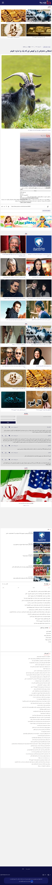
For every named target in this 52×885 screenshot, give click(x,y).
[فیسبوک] (6, 206)
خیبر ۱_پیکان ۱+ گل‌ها (46, 668)
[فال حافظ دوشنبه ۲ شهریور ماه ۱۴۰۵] (13, 30)
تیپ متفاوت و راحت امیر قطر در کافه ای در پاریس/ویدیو (39, 609)
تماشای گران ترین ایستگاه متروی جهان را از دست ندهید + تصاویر (26, 503)
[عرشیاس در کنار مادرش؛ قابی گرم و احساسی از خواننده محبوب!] (13, 288)
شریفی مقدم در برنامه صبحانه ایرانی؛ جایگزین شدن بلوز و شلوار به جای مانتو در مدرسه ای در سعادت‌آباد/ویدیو (30, 612)
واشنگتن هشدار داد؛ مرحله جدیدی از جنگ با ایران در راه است (38, 603)
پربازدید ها (46, 584)
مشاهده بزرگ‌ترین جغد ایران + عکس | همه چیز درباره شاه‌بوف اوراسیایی (38, 749)
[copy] (48, 206)
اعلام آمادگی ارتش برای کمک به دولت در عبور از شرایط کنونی (40, 745)
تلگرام (45, 874)
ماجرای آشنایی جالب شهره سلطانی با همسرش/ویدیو (41, 711)
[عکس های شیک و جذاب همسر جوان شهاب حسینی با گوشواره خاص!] (38, 288)
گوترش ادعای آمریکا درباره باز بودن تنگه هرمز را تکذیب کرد (41, 683)
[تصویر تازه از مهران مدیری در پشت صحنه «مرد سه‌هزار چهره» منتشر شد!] (13, 356)
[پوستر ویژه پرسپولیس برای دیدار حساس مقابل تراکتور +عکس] (41, 570)
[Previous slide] (3, 483)
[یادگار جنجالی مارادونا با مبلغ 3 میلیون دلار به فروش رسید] (41, 548)
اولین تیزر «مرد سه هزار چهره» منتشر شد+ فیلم (42, 664)
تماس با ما (28, 869)
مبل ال (49, 642)
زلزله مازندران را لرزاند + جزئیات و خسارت (43, 705)
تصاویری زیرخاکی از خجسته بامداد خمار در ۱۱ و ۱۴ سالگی (41, 319)
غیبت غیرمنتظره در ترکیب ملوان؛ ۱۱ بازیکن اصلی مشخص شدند (40, 666)
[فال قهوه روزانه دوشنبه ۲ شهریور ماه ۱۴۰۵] (38, 400)
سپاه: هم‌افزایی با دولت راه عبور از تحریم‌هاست (42, 681)
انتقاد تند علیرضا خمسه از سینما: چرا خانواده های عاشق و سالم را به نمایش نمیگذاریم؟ (13, 255)
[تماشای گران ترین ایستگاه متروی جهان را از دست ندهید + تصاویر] (26, 486)
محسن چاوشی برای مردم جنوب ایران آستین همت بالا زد (15, 319)
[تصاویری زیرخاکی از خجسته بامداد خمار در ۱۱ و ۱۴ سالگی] (38, 309)
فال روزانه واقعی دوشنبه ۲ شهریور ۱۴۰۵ (18, 410)
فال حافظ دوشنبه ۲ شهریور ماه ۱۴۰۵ (13, 37)
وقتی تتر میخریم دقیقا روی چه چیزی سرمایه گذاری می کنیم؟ (40, 741)
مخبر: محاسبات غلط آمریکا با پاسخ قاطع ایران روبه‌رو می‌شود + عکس (39, 658)
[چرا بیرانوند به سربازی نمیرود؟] (41, 559)
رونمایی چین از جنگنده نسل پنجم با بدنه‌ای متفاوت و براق (39, 22)
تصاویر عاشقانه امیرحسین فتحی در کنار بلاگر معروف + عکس (39, 591)
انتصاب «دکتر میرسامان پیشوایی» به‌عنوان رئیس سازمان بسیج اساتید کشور (38, 672)
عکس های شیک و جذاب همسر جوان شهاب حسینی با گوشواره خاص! (39, 298)
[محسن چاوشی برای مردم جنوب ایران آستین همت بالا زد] (13, 309)
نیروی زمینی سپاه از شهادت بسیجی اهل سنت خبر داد (41, 697)
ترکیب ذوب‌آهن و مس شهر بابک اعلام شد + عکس (42, 670)
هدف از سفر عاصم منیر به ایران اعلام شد (43, 725)
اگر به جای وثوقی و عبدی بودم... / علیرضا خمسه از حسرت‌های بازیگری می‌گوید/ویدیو (36, 733)
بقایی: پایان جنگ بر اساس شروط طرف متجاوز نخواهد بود (41, 737)
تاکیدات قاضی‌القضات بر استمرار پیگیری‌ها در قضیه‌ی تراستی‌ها (40, 677)
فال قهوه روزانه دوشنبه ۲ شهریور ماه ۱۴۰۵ (43, 410)
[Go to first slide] (49, 483)
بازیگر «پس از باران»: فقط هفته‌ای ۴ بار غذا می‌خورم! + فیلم (39, 596)
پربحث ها (4, 584)
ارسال (8, 422)
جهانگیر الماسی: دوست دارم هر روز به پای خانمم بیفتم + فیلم (40, 703)
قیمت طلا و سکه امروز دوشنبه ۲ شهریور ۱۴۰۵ (13, 22)
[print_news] (8, 206)
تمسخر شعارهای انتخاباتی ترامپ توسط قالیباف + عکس (41, 691)
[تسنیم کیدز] (26, 222)
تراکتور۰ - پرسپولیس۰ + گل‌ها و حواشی (43, 685)
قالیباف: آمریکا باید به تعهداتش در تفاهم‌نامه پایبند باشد (41, 660)
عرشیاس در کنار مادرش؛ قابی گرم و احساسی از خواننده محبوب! (14, 298)
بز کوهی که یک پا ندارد (46, 210)
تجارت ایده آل (48, 637)
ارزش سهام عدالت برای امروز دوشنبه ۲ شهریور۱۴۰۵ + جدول (40, 687)
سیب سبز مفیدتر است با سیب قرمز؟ (44, 758)
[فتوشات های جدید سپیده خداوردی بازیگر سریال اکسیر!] (38, 267)
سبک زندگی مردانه (47, 635)
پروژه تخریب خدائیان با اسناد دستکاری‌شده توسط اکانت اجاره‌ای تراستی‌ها (38, 674)
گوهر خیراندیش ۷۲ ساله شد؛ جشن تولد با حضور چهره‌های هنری (14, 277)
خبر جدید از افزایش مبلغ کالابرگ (45, 709)
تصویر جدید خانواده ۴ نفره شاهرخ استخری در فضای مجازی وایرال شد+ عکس (36, 600)
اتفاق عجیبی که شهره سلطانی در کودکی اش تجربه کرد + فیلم (40, 719)
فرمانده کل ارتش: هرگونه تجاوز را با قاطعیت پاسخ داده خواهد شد (39, 695)
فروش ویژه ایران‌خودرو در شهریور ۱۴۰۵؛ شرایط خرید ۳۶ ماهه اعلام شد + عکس (39, 255)
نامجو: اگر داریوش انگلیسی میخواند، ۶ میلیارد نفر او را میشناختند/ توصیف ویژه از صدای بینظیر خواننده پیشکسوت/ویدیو (31, 743)
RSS (23, 869)
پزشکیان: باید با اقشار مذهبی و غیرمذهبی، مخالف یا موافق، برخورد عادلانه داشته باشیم (36, 707)
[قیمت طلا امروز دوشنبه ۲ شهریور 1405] (38, 30)
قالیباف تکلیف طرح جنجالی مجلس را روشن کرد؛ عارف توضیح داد (39, 662)
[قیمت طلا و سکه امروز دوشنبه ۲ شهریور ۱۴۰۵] (13, 16)
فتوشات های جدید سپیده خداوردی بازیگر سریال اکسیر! (41, 277)
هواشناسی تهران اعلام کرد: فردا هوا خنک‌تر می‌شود (42, 689)
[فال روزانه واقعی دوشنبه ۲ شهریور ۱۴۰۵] (13, 400)
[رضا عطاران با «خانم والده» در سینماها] (13, 334)
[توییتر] (2, 206)
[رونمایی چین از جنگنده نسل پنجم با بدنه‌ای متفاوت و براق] (38, 16)
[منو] (3, 2)
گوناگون (49, 7)
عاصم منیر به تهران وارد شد (45, 731)
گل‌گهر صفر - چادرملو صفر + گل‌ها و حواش (43, 656)
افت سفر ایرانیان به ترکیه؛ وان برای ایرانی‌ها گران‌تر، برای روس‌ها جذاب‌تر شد (38, 754)
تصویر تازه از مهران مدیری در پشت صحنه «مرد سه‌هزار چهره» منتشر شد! (13, 366)
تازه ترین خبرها (48, 639)
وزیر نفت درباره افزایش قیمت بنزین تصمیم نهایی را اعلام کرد (39, 614)
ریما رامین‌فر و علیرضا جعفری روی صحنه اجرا (43, 366)
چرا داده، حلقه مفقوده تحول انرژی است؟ (43, 699)
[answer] (9, 427)
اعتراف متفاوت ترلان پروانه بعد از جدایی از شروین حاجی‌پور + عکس (37, 593)
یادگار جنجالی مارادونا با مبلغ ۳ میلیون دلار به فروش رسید (23, 544)
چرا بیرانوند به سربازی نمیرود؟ (28, 556)
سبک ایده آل (48, 633)
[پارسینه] (44, 2)
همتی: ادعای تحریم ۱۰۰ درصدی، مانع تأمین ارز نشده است (40, 751)
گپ (50, 874)
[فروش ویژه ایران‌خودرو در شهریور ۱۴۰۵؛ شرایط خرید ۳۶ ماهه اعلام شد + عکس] (38, 244)
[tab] (28, 505)
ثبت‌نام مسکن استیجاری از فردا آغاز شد (44, 735)
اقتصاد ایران (48, 631)
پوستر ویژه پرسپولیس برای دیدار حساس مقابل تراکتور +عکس (22, 567)
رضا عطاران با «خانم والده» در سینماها (18, 344)
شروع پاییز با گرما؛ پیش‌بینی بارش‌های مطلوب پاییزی (41, 747)
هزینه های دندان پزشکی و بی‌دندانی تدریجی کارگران (41, 729)
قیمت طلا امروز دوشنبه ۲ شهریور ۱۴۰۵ (38, 37)
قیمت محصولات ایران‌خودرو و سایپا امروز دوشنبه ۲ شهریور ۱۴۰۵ (39, 760)
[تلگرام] (4, 206)
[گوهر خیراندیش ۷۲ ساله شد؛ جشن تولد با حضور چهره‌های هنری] (13, 267)
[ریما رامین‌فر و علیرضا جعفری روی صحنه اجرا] (38, 356)
